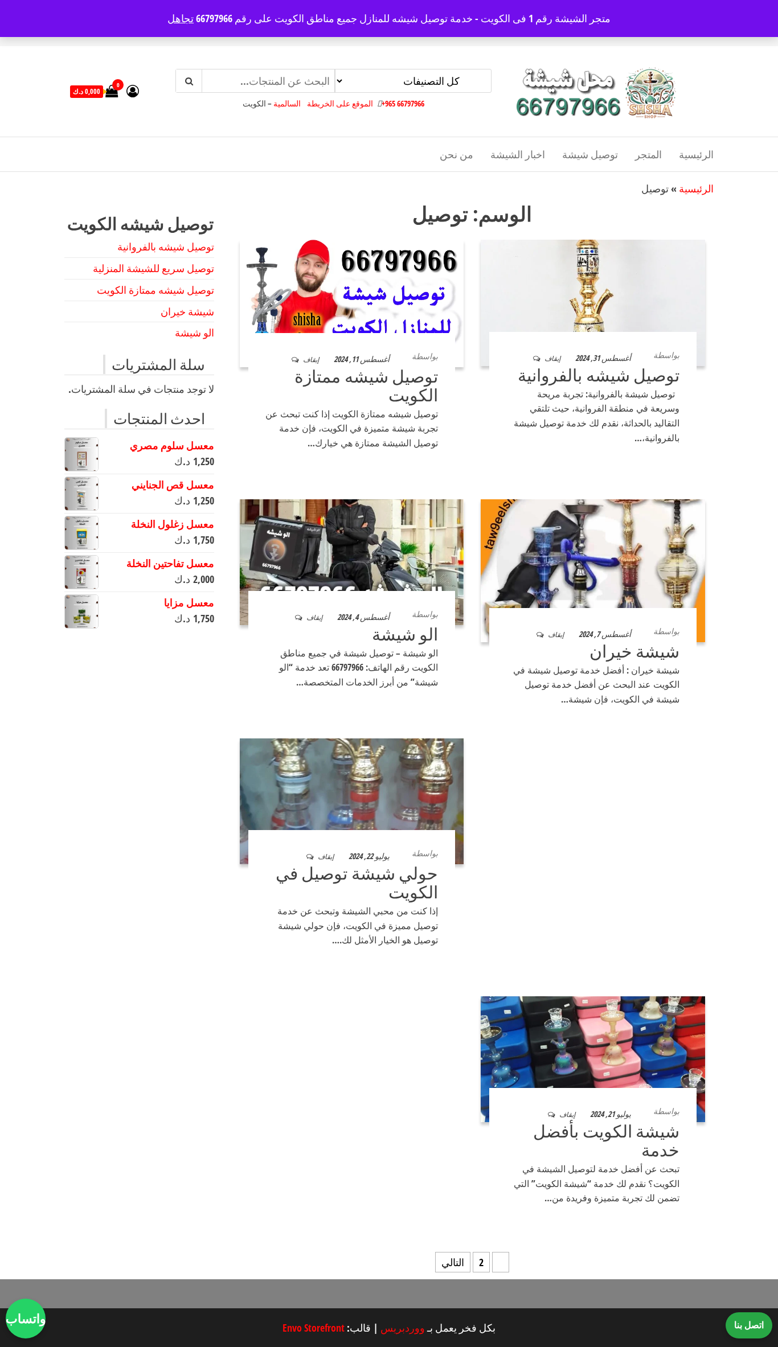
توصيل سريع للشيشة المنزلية (153, 268)
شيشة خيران (634, 651)
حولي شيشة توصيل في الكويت (357, 882)
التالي (452, 1262)
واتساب (26, 1318)
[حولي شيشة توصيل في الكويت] (352, 800)
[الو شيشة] (352, 561)
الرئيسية (696, 154)
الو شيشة (405, 634)
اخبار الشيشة (517, 154)
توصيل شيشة (590, 154)
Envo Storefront (313, 1327)
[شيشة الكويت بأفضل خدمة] (593, 1058)
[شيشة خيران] (593, 569)
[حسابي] (132, 90)
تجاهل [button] (180, 18)
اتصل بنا (749, 1325)
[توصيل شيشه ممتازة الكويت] (352, 302)
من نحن (456, 154)
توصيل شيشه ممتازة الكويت (366, 385)
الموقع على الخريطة (340, 103)
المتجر (648, 154)
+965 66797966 (403, 103)
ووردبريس (402, 1327)
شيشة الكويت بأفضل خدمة (606, 1140)
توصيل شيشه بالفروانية (598, 375)
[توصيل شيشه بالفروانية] (593, 302)
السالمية (287, 103)
